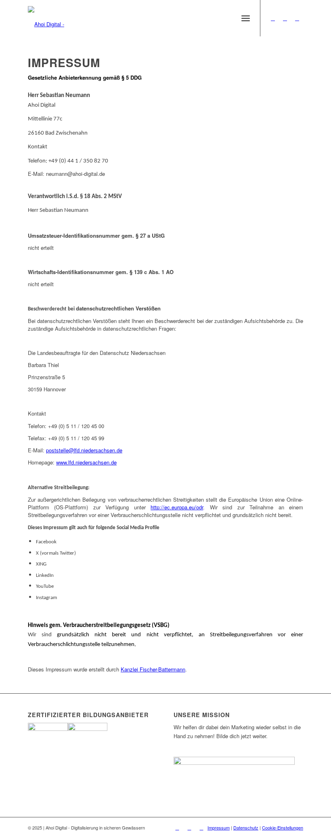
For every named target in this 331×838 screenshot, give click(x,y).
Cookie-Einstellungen (282, 827)
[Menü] (245, 18)
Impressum (218, 827)
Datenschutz (245, 827)
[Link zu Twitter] (297, 18)
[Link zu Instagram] (285, 18)
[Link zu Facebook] (273, 18)
